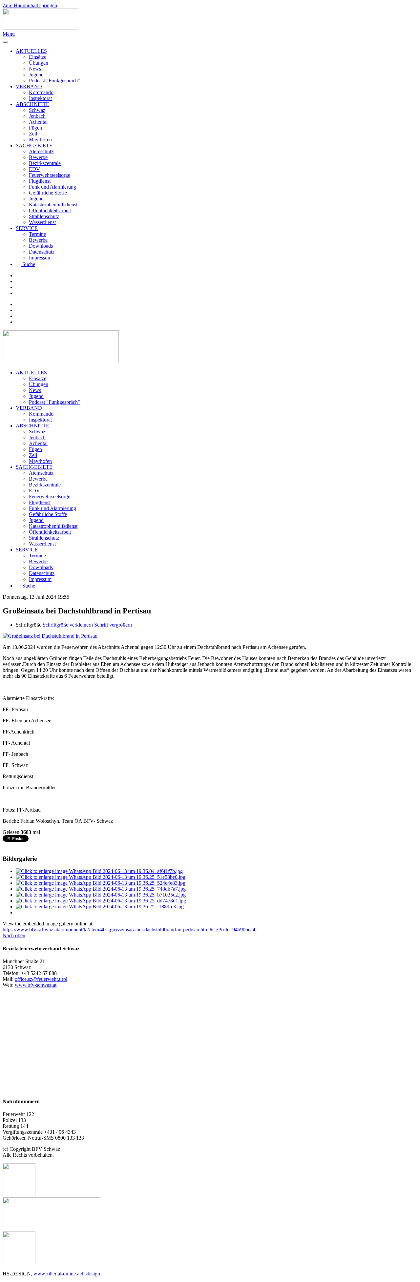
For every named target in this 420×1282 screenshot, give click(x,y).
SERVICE (27, 228)
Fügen (35, 128)
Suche (28, 264)
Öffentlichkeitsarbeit (50, 210)
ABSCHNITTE (32, 104)
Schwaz (37, 110)
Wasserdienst (42, 222)
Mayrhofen (40, 139)
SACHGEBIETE (34, 145)
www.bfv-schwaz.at (35, 985)
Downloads (41, 246)
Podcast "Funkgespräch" (54, 80)
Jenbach (37, 116)
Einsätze (37, 57)
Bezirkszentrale (45, 163)
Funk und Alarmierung (52, 187)
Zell (33, 133)
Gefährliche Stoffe (48, 193)
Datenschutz (41, 252)
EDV (34, 169)
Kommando (41, 92)
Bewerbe (38, 157)
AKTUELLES (31, 51)
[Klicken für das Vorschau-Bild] (50, 636)
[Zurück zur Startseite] (40, 28)
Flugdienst (40, 181)
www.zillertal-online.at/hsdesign (66, 1273)
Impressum (40, 257)
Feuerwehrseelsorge (49, 175)
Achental (38, 122)
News (35, 69)
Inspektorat (40, 98)
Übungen (38, 63)
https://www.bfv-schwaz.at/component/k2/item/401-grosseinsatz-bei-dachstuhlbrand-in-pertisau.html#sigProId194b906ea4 (129, 929)
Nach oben (14, 935)
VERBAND (29, 86)
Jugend (36, 74)
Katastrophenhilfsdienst (53, 204)
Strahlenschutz (44, 216)
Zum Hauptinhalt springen (30, 5)
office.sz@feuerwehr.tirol (41, 979)
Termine (37, 234)
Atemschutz (41, 151)
